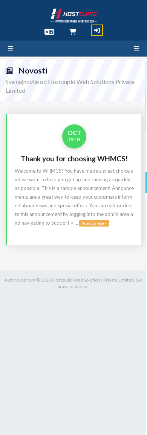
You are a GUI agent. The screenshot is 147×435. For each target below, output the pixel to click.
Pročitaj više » (94, 223)
